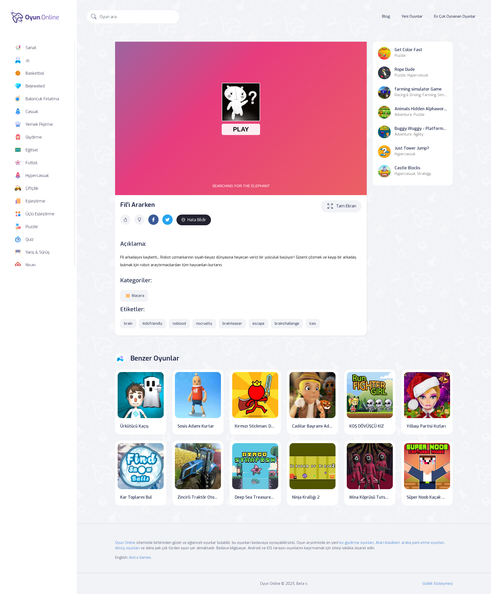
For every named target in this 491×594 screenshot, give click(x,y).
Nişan (31, 265)
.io (27, 60)
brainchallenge (287, 323)
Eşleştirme (35, 201)
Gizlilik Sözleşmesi (437, 583)
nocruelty (204, 323)
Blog (386, 16)
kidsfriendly (152, 323)
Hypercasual (37, 175)
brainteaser (232, 323)
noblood (179, 323)
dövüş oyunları (127, 548)
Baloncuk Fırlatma (42, 99)
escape (258, 323)
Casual (32, 111)
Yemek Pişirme (39, 124)
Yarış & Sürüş (38, 252)
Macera (138, 295)
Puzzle (32, 226)
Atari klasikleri (388, 542)
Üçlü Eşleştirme (40, 214)
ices (312, 323)
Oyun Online (125, 542)
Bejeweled (35, 86)
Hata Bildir (196, 219)
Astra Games (140, 557)
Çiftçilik (32, 188)
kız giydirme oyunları (356, 542)
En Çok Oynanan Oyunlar (455, 16)
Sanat (31, 47)
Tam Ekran (346, 206)
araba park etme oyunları (422, 542)
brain (128, 323)
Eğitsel (32, 150)
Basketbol (35, 73)
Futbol (31, 162)
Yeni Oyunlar (412, 16)
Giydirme (34, 137)
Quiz (30, 239)
